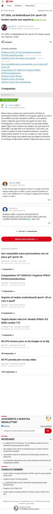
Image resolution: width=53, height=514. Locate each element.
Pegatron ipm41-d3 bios (11, 76)
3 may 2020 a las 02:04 (17, 108)
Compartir (8, 42)
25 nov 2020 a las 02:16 (17, 211)
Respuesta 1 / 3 (7, 95)
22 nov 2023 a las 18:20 (31, 28)
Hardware (18, 6)
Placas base (30, 6)
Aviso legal (30, 503)
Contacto (22, 503)
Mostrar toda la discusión (25, 239)
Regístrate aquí (8, 501)
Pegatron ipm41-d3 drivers (12, 79)
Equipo (17, 501)
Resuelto (37, 20)
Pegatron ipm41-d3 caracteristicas (16, 82)
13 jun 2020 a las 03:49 (17, 185)
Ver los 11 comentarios (28, 231)
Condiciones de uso (27, 501)
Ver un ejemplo (46, 426)
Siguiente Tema (43, 11)
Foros (9, 6)
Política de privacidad (42, 501)
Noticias (6, 426)
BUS (29, 219)
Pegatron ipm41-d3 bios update (15, 479)
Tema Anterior (9, 11)
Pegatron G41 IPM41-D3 (12, 488)
